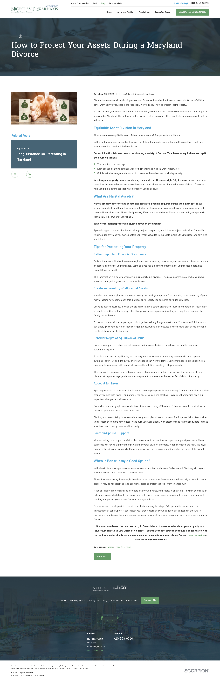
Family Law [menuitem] (144, 12)
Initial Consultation (80, 3)
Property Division (123, 547)
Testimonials (115, 3)
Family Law (94, 600)
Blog (103, 3)
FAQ (95, 3)
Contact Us (131, 600)
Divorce (109, 547)
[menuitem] (14, 675)
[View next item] (29, 174)
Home (63, 600)
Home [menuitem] (109, 12)
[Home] (34, 9)
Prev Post (102, 556)
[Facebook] (102, 618)
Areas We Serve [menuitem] (162, 12)
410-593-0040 (199, 3)
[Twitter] (118, 618)
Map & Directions (95, 650)
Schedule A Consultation (192, 12)
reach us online (196, 534)
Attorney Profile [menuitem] (125, 12)
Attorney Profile (77, 600)
